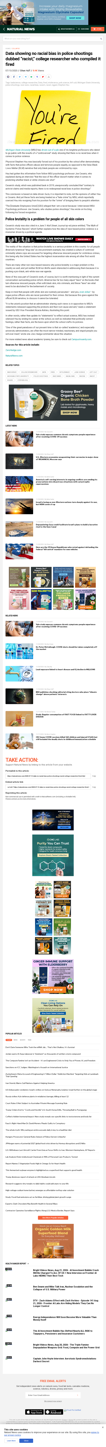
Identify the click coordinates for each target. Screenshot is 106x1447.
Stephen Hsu (63, 85)
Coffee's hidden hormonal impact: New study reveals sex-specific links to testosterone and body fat (49, 1116)
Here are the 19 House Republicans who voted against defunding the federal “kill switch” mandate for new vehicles (67, 548)
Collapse (16, 48)
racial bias (34, 85)
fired (45, 82)
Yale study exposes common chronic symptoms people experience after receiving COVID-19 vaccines (65, 435)
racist (48, 85)
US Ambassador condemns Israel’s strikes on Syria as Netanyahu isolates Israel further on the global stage (51, 1090)
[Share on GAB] (32, 76)
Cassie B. (50, 432)
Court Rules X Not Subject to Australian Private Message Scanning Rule (36, 1103)
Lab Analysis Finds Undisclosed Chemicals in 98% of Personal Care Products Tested (42, 1157)
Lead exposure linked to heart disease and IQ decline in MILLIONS (65, 669)
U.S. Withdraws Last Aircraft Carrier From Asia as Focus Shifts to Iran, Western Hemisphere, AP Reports (50, 1150)
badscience (16, 82)
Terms (70, 1420)
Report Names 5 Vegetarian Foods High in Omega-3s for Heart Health (35, 1163)
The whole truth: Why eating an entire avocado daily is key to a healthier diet (39, 1130)
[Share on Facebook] (14, 76)
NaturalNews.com (14, 355)
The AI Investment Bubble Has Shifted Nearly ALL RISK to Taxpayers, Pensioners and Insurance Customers (62, 1332)
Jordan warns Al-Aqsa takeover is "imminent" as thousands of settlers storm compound (43, 1054)
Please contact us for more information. (21, 799)
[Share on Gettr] (43, 76)
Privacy (64, 1420)
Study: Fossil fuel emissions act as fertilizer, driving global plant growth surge (38, 1197)
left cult (73, 82)
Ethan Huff (25, 70)
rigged (54, 85)
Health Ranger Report (16, 1264)
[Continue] (78, 1395)
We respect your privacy (53, 1401)
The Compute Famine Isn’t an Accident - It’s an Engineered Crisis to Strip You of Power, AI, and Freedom (50, 1060)
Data (40, 82)
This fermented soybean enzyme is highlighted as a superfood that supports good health (44, 1170)
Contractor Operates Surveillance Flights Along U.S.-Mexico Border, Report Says (40, 1210)
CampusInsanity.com (81, 339)
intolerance (53, 82)
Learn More (11, 1441)
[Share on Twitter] (20, 76)
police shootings (13, 85)
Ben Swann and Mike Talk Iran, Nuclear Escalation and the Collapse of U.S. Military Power (63, 1288)
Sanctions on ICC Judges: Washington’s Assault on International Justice (37, 1067)
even (85, 292)
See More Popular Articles (53, 1218)
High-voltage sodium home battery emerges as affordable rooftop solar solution (40, 1190)
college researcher (29, 82)
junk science (64, 82)
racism (42, 85)
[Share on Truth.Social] (37, 76)
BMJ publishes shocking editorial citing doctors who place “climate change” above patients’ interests (66, 693)
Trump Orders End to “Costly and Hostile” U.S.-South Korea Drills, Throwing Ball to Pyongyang (46, 1110)
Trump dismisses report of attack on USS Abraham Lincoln (30, 1177)
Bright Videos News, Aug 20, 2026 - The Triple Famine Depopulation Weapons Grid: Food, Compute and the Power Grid (66, 1346)
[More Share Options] (49, 76)
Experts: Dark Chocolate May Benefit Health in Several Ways (32, 1204)
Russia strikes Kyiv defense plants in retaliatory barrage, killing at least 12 (37, 1096)
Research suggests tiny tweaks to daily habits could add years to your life (37, 1183)
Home (8, 48)
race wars (24, 85)
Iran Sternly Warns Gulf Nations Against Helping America (30, 1083)
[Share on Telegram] (26, 76)
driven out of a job (50, 150)
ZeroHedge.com (13, 350)
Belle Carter (50, 477)
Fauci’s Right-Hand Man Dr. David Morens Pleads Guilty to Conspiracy (35, 1123)
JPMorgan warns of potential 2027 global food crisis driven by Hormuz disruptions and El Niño (45, 1143)
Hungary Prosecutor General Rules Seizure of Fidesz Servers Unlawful (35, 1137)
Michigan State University (89, 82)
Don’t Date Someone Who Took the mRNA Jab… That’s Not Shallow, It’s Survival (40, 1047)
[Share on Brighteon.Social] (8, 76)
